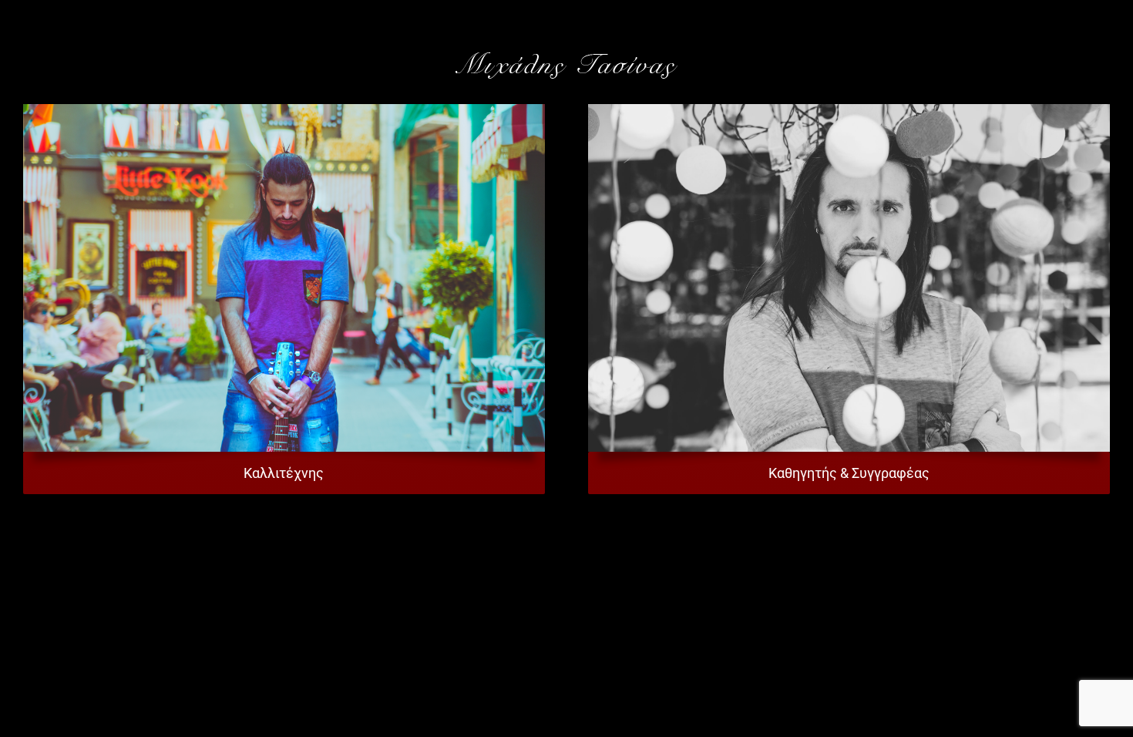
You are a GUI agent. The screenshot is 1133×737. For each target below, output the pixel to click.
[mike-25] (284, 109)
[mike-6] (849, 109)
